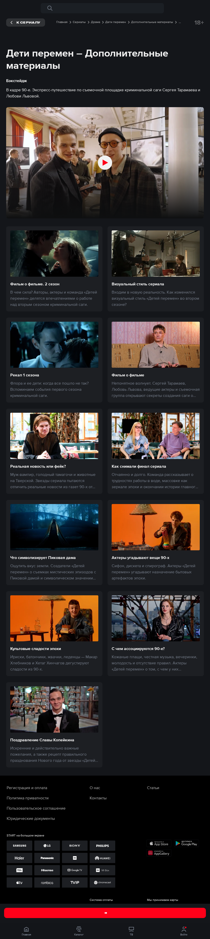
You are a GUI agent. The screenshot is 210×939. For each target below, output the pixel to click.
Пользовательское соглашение (36, 808)
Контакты (98, 798)
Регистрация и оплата (27, 787)
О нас (95, 787)
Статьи (153, 787)
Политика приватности (28, 798)
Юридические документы (31, 818)
